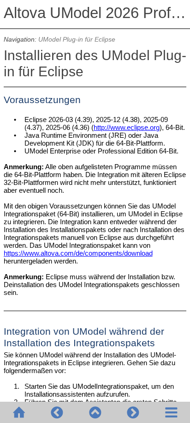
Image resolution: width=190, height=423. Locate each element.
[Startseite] (19, 412)
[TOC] (171, 412)
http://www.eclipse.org (127, 127)
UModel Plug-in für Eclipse (76, 39)
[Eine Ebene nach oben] (95, 412)
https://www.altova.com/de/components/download (78, 253)
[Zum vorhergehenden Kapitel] (57, 412)
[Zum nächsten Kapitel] (133, 412)
